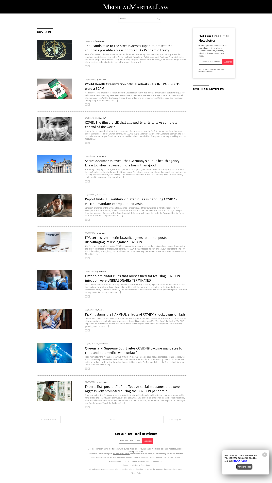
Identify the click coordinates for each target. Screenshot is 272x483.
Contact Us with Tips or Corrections (136, 465)
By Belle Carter (102, 344)
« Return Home (48, 419)
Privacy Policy (136, 473)
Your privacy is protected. (207, 69)
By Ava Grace (101, 41)
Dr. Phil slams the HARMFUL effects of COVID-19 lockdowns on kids (135, 314)
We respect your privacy (121, 454)
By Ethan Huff (101, 118)
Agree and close (244, 467)
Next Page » (175, 419)
